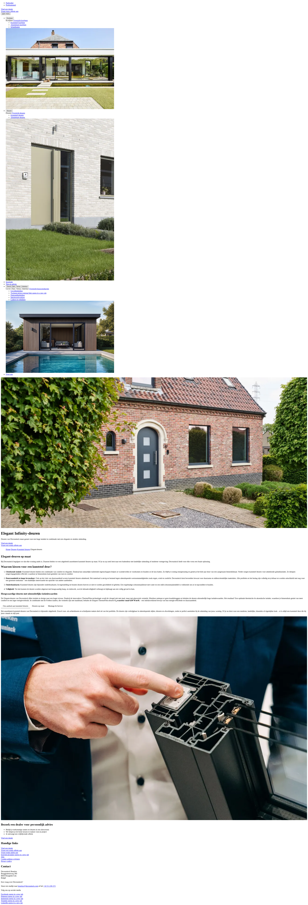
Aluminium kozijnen (18, 25)
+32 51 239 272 (49, 886)
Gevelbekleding (17, 291)
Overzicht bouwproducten (39, 289)
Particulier (9, 3)
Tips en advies (11, 284)
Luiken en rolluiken (18, 300)
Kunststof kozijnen (18, 23)
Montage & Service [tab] (55, 606)
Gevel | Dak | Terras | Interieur (17, 286)
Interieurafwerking (18, 297)
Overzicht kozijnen (20, 20)
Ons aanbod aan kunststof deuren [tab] (15, 606)
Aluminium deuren (18, 117)
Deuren (9, 111)
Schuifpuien (15, 27)
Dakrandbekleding (18, 295)
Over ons (9, 374)
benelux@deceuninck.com (28, 886)
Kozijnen (10, 18)
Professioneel (11, 5)
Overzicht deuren (18, 113)
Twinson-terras (28, 293)
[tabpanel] (154, 612)
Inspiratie (9, 282)
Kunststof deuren (17, 115)
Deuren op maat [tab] (38, 606)
